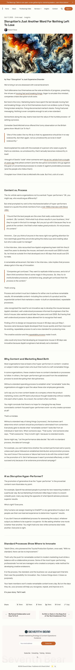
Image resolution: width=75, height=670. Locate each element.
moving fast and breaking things (29, 93)
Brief (48, 666)
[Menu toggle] (41, 9)
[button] (36, 9)
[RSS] (37, 657)
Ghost (43, 666)
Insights (27, 17)
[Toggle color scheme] (54, 666)
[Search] (62, 9)
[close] (72, 2)
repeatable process (37, 334)
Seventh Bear (27, 666)
